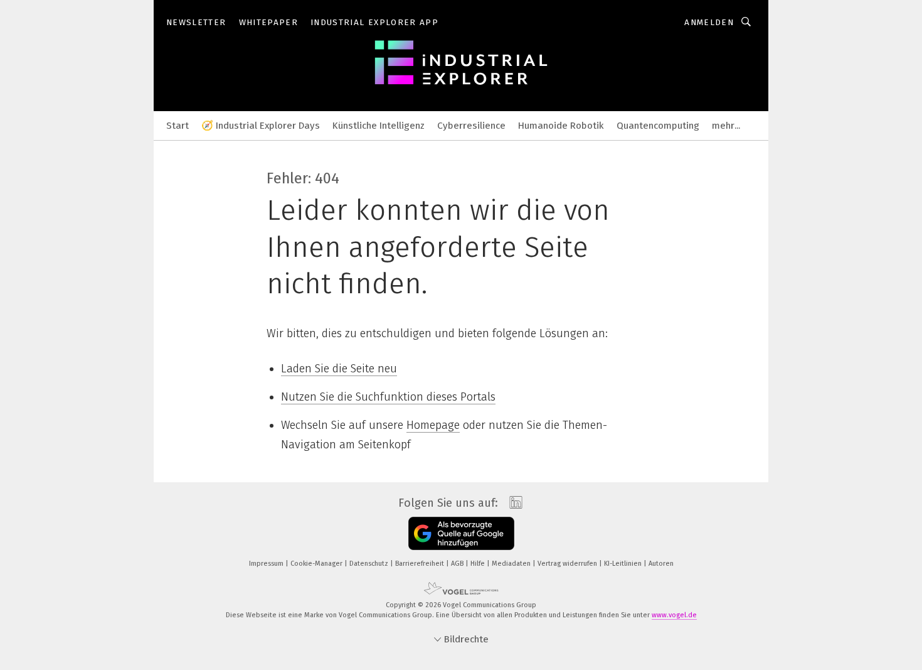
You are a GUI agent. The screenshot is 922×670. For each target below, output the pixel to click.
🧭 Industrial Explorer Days (260, 125)
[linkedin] (513, 503)
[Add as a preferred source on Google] (461, 533)
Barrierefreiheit (420, 563)
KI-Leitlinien (624, 563)
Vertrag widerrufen (568, 563)
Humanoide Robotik (561, 125)
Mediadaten (512, 563)
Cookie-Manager (317, 563)
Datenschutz (369, 563)
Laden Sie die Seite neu (339, 369)
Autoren (661, 563)
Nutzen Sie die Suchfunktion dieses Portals (388, 397)
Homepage (433, 425)
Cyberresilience (471, 125)
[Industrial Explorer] (177, 124)
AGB (458, 563)
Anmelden (709, 22)
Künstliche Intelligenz (378, 125)
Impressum (267, 563)
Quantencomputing (658, 125)
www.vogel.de (674, 615)
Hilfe (478, 563)
